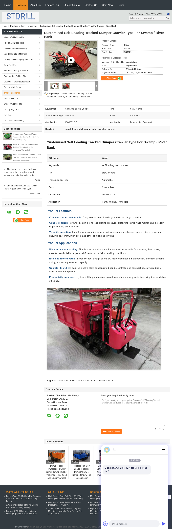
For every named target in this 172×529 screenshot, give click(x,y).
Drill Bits (7, 115)
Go (167, 18)
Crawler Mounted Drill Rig (16, 48)
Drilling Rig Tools (11, 109)
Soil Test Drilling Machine (15, 54)
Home (7, 5)
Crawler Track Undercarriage (17, 82)
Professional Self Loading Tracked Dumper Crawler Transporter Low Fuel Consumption (82, 472)
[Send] (163, 523)
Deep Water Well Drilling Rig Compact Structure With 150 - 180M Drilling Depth (23, 498)
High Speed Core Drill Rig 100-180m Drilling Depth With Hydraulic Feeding (65, 497)
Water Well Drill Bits (13, 104)
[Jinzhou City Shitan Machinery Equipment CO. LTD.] (20, 16)
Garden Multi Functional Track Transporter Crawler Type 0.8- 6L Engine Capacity (26, 137)
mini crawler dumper (61, 380)
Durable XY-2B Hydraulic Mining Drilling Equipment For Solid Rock (21, 512)
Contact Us (91, 5)
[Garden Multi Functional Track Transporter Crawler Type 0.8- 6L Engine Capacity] (7, 136)
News (121, 5)
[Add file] (105, 523)
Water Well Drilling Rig (14, 37)
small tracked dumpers (82, 380)
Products (21, 5)
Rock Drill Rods (11, 98)
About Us (35, 5)
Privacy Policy (20, 527)
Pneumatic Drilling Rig (14, 43)
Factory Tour (52, 5)
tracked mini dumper (103, 380)
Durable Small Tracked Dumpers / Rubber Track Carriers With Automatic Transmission (26, 147)
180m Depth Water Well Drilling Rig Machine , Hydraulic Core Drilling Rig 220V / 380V (65, 511)
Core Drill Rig (10, 65)
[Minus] (164, 450)
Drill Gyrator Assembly (14, 120)
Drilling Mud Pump (12, 87)
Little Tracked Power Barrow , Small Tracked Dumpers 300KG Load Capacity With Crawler (27, 157)
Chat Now (107, 5)
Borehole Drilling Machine (16, 70)
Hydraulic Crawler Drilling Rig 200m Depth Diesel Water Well (64, 503)
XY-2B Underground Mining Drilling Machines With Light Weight (22, 506)
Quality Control (72, 5)
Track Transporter (29, 26)
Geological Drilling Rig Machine (18, 59)
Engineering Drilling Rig (15, 76)
